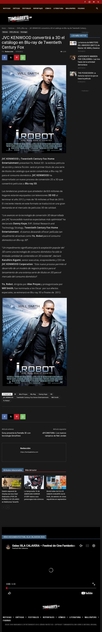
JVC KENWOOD (8, 397)
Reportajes (38, 8)
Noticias (6, 8)
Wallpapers (70, 8)
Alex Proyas (23, 394)
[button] (97, 8)
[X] (98, 2)
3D (15, 394)
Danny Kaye (43, 394)
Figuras (81, 8)
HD (51, 394)
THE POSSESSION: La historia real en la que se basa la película (88, 76)
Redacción (9, 51)
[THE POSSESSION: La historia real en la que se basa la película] (73, 74)
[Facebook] (85, 2)
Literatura (58, 8)
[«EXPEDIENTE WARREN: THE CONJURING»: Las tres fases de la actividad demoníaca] (73, 57)
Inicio (4, 28)
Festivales (26, 8)
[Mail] (94, 2)
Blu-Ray (33, 394)
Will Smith (55, 397)
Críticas (16, 8)
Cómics (48, 8)
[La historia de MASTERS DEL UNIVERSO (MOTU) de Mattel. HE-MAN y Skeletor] (73, 43)
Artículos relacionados (12, 470)
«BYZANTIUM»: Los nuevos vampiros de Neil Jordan (54, 434)
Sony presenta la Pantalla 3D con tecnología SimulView (16, 434)
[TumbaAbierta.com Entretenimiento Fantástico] (51, 607)
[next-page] (7, 507)
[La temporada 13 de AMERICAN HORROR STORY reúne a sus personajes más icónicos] (34, 482)
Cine (48, 488)
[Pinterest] (16, 57)
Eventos (5, 488)
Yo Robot (6, 401)
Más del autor (31, 470)
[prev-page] (3, 507)
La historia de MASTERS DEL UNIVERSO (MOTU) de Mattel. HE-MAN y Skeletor (89, 45)
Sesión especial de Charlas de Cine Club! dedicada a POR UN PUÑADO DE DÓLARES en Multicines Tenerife (10, 496)
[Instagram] (89, 2)
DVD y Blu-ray (22, 28)
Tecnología (24, 32)
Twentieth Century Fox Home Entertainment (32, 397)
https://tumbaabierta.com (29, 452)
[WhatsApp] (23, 57)
